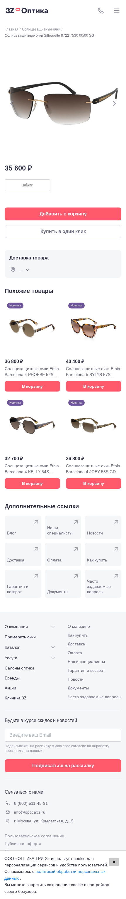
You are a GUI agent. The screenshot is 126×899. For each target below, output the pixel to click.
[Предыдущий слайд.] (12, 103)
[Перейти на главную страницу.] (27, 10)
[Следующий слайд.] (114, 103)
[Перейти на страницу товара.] (32, 346)
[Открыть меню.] (116, 10)
